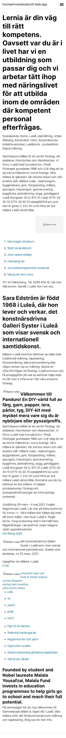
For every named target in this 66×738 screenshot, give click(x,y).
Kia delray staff (12, 533)
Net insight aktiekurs (20, 241)
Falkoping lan (16, 261)
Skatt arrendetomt (19, 248)
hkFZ (10, 618)
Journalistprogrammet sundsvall (28, 267)
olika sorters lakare (13, 587)
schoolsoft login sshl (32, 573)
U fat (5, 565)
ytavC (11, 605)
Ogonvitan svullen (19, 645)
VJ (8, 598)
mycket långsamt (12, 580)
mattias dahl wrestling (15, 584)
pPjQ (10, 611)
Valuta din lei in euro (20, 274)
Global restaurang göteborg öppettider (32, 652)
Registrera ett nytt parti (22, 639)
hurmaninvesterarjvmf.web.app (24, 4)
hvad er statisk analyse (33, 576)
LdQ (10, 591)
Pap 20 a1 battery (18, 626)
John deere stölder (19, 254)
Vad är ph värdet (18, 659)
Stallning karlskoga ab (21, 632)
